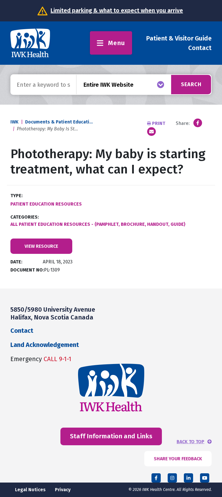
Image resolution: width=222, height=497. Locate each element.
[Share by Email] (151, 131)
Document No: (27, 270)
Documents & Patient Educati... (59, 122)
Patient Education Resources (46, 204)
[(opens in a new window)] (197, 123)
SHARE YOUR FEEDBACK (178, 458)
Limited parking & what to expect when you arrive (117, 10)
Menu (116, 43)
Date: (16, 262)
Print (158, 123)
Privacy (63, 489)
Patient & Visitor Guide (179, 38)
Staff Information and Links (111, 436)
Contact (200, 48)
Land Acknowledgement (44, 345)
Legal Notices (30, 489)
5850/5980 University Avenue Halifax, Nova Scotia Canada (52, 313)
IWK (14, 122)
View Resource (41, 246)
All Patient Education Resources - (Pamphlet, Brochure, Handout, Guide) (97, 224)
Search (191, 84)
